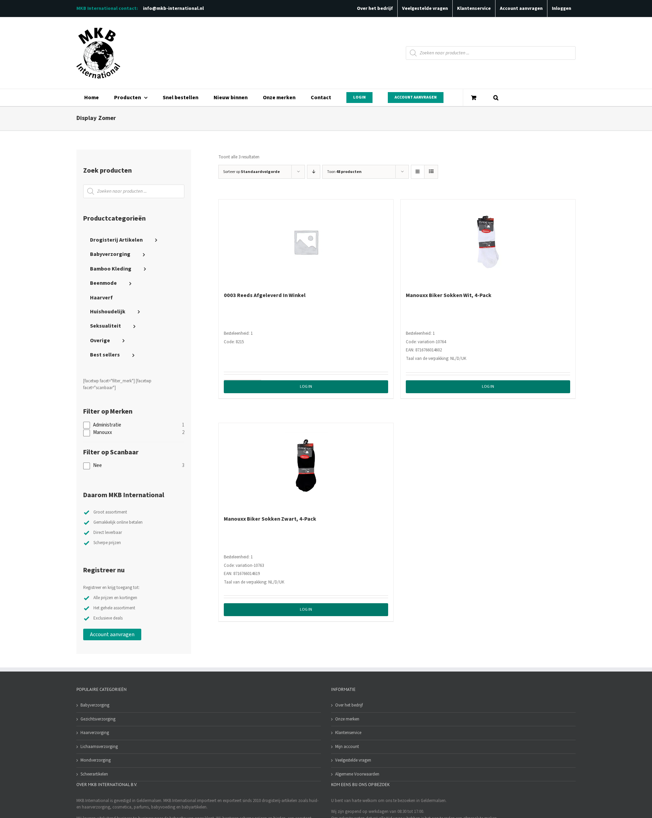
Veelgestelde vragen (353, 760)
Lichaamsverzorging (99, 747)
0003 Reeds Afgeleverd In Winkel (265, 295)
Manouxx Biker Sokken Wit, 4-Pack (448, 295)
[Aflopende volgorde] (313, 172)
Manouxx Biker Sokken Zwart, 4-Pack (270, 519)
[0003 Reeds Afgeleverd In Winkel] (306, 241)
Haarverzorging (94, 733)
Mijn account (347, 747)
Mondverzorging (95, 760)
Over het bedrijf (349, 705)
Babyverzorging (94, 705)
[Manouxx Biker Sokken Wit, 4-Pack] (488, 241)
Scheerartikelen (94, 774)
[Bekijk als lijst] (431, 171)
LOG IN (306, 386)
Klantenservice (348, 733)
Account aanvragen (112, 634)
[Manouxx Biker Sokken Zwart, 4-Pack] (306, 465)
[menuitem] (91, 97)
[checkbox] (133, 425)
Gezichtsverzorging (97, 719)
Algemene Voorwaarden (357, 774)
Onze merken (347, 719)
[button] (496, 97)
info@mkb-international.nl (173, 8)
